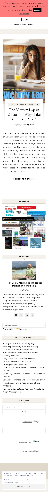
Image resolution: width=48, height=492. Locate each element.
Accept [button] (37, 10)
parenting (34, 104)
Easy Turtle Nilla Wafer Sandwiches (19, 358)
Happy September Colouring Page (19, 343)
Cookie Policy (13, 482)
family (13, 104)
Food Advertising (27, 422)
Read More (24, 14)
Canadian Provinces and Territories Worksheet (24, 380)
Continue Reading (24, 179)
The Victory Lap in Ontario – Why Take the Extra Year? (24, 114)
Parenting (22, 104)
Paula (32, 124)
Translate (23, 329)
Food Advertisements (24, 442)
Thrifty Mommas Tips (24, 17)
